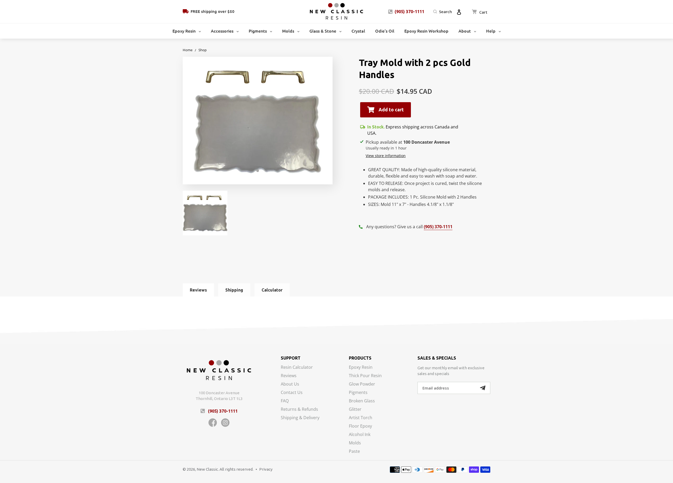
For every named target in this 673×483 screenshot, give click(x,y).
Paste (354, 451)
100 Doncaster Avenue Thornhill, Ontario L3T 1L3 (219, 396)
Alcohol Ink (359, 434)
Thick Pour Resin (365, 375)
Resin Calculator (297, 367)
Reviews (289, 375)
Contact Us (292, 392)
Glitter (355, 409)
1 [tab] (257, 170)
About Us (290, 384)
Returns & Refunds (299, 409)
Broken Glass (362, 401)
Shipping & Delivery (300, 418)
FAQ (285, 401)
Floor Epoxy (360, 426)
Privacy (265, 469)
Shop (202, 50)
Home (187, 50)
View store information (386, 155)
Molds (355, 443)
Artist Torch (360, 418)
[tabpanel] (258, 120)
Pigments (358, 392)
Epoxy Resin (361, 367)
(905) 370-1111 (409, 11)
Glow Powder (362, 384)
